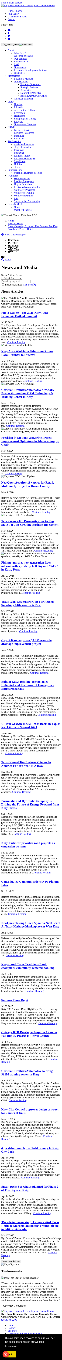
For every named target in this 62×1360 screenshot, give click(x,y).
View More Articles (11, 1261)
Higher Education (23, 184)
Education (19, 107)
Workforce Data (22, 178)
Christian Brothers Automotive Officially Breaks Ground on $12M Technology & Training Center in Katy (27, 393)
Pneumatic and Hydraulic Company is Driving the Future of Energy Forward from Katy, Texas (30, 804)
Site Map (12, 1330)
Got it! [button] (10, 1354)
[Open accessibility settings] (6, 1354)
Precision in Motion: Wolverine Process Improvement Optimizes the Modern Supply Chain (30, 441)
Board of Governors (30, 84)
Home (11, 1325)
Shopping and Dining (25, 118)
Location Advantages (24, 158)
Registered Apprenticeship (27, 187)
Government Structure (25, 124)
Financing (19, 138)
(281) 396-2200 (9, 1319)
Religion (18, 121)
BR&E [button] (11, 127)
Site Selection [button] (14, 141)
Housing (18, 104)
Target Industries (22, 147)
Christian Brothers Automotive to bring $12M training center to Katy (27, 1072)
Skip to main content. (12, 2)
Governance (20, 67)
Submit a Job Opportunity (27, 201)
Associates (25, 90)
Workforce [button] (13, 175)
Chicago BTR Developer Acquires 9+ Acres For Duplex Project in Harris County (29, 1034)
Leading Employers (24, 181)
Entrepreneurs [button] (15, 170)
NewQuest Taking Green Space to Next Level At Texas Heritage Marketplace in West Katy (30, 924)
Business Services (23, 130)
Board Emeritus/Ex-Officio (34, 95)
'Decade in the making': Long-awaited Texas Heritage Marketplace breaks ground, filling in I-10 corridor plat (30, 1226)
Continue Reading (16, 342)
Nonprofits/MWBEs (30, 93)
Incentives (19, 135)
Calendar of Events (17, 16)
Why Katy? (20, 53)
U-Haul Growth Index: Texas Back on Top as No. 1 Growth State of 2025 (30, 725)
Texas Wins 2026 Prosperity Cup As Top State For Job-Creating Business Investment (29, 523)
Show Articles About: (12, 275)
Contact (11, 19)
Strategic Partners (29, 87)
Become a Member (23, 78)
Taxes (17, 167)
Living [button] (11, 101)
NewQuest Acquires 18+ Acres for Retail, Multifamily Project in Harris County (27, 484)
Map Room (19, 161)
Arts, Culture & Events (25, 110)
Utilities (18, 164)
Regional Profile (22, 155)
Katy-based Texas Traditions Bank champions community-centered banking (28, 966)
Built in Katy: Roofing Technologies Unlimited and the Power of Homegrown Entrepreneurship (27, 685)
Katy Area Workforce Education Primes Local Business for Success (27, 353)
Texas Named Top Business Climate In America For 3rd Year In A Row (26, 764)
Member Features (22, 209)
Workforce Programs (24, 190)
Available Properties (24, 144)
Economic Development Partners (30, 70)
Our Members (15, 11)
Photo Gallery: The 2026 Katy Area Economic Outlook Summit (24, 314)
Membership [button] (14, 75)
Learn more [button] (11, 1346)
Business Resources (24, 133)
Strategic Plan (21, 61)
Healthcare (19, 115)
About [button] (11, 50)
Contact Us (19, 73)
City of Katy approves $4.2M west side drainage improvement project (26, 642)
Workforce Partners (23, 195)
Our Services (20, 58)
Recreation (19, 113)
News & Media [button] (15, 204)
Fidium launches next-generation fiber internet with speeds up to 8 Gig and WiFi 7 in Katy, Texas (29, 566)
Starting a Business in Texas (28, 172)
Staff (16, 64)
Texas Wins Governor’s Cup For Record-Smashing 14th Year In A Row (28, 603)
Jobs (16, 198)
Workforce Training (24, 192)
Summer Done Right (14, 1000)
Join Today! (14, 13)
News (17, 207)
